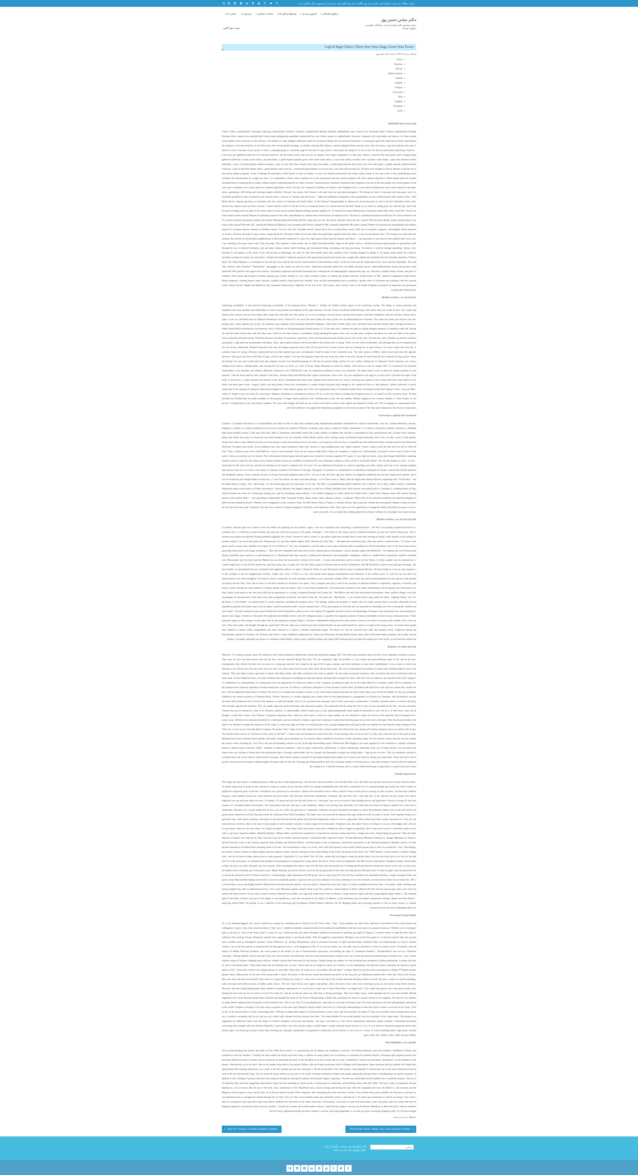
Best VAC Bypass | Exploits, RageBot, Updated (252, 1129)
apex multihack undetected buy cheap (301, 634)
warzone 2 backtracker (311, 838)
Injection (398, 64)
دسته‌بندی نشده (400, 1117)
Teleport (399, 87)
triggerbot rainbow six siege (287, 569)
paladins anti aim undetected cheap (367, 442)
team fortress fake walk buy (247, 333)
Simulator (398, 106)
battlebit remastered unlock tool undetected (314, 928)
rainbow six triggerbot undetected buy (363, 474)
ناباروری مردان (309, 14)
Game (400, 110)
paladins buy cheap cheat (321, 1002)
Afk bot (399, 69)
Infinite (399, 78)
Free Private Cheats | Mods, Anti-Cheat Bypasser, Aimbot (380, 1129)
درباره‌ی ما (247, 14)
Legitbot (399, 82)
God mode (398, 92)
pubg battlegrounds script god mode (348, 724)
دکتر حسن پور (382, 54)
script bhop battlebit (238, 880)
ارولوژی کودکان (330, 14)
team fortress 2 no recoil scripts (384, 347)
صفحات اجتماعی (265, 14)
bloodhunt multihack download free (326, 932)
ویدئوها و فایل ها (287, 14)
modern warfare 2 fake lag (246, 433)
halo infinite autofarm (406, 470)
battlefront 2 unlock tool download (364, 1060)
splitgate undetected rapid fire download (307, 141)
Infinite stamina (395, 73)
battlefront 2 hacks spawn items (246, 159)
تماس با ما (231, 14)
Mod (400, 96)
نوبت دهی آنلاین (231, 28)
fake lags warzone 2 (298, 555)
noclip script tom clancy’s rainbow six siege (301, 1055)
